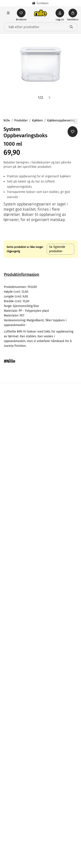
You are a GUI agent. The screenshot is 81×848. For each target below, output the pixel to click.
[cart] (72, 13)
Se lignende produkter (57, 249)
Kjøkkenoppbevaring (61, 120)
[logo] (40, 13)
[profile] (60, 13)
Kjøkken (37, 120)
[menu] (8, 13)
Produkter (21, 120)
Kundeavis (43, 3)
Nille (6, 120)
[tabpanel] (40, 316)
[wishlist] (21, 13)
